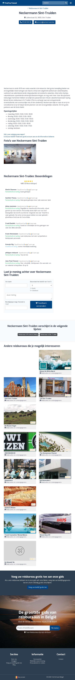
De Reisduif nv (10, 562)
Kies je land (21, 677)
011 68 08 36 (26, 22)
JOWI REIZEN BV (10, 453)
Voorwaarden (37, 659)
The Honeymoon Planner (48, 453)
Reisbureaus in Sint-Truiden (38, 8)
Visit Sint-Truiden (11, 399)
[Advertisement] (37, 41)
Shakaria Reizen (10, 508)
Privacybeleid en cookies (37, 663)
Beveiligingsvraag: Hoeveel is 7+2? (15, 303)
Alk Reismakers (45, 480)
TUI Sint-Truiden (45, 399)
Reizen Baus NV (45, 535)
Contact (61, 659)
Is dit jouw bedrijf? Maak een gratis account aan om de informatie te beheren (29, 137)
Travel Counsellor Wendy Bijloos (16, 535)
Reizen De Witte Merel (47, 371)
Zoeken (56, 628)
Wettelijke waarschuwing (37, 661)
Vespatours (9, 480)
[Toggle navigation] (71, 3)
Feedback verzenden (41, 304)
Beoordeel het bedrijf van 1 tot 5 (40, 282)
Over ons (14, 659)
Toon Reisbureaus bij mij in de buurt (38, 632)
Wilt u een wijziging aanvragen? (14, 134)
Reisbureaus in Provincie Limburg (28, 334)
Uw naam (8, 282)
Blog (14, 665)
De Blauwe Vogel (10, 426)
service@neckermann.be (45, 22)
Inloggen (14, 661)
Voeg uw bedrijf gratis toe (37, 587)
